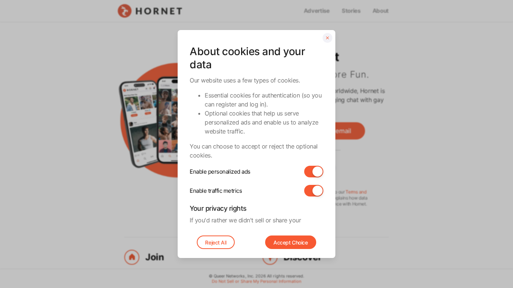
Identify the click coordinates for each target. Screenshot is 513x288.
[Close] (327, 38)
